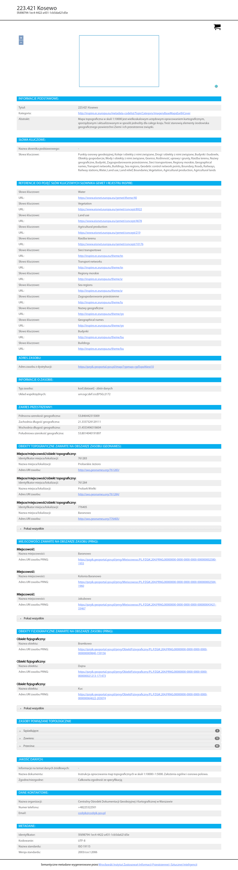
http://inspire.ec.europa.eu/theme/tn (100, 256)
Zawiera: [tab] (120, 738)
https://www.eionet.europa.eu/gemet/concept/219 (109, 232)
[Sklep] (217, 27)
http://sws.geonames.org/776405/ (98, 519)
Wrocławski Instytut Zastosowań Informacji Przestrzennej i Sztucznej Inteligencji (148, 864)
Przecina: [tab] (120, 746)
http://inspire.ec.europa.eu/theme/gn (101, 314)
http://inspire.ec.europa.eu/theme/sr (100, 279)
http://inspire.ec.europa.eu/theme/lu (100, 302)
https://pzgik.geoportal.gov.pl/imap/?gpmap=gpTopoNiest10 (116, 366)
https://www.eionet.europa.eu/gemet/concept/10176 (110, 244)
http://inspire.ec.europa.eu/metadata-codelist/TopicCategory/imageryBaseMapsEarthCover (134, 113)
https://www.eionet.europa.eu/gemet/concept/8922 (110, 209)
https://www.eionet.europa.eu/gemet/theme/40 (107, 198)
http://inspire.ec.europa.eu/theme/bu (101, 337)
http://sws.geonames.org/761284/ (98, 494)
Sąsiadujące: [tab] (120, 730)
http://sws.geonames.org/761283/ (98, 470)
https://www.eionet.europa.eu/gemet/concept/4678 (110, 221)
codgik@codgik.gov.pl (92, 813)
